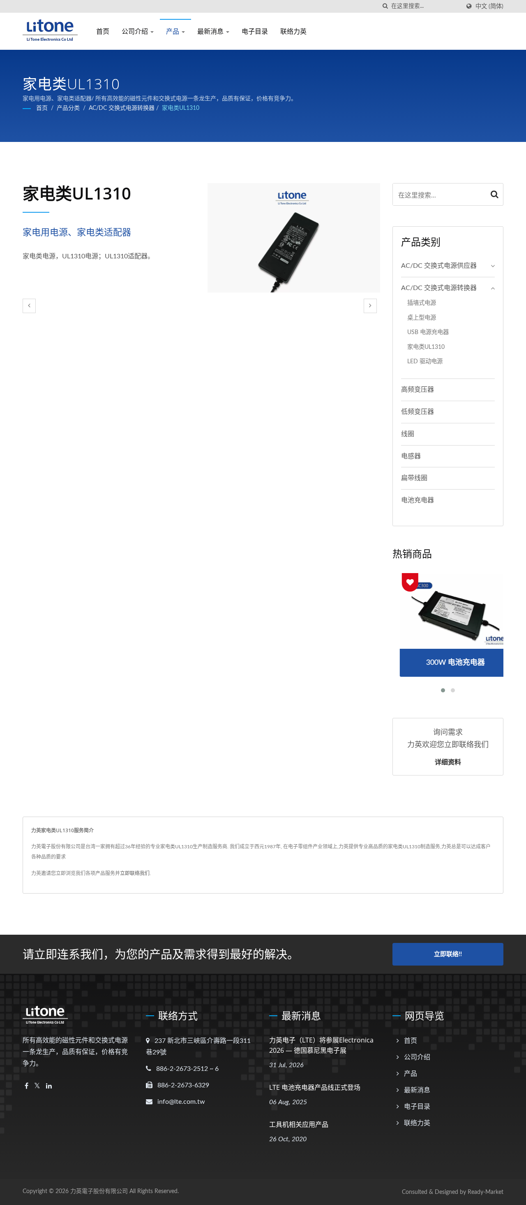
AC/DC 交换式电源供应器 (439, 265)
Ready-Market (485, 1192)
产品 (173, 31)
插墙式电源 (421, 303)
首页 (102, 31)
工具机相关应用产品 (298, 1124)
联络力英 (293, 31)
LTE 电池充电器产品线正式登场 (314, 1087)
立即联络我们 (135, 873)
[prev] (29, 306)
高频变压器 (417, 389)
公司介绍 (136, 31)
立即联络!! (448, 954)
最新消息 (211, 31)
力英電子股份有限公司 (99, 1191)
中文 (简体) (489, 6)
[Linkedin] (49, 1086)
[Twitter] (37, 1086)
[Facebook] (26, 1086)
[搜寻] (385, 6)
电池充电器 (417, 500)
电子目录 (255, 31)
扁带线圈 (414, 478)
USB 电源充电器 (428, 332)
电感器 (411, 456)
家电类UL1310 (180, 108)
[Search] (495, 194)
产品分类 (68, 108)
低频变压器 (417, 412)
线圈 (407, 434)
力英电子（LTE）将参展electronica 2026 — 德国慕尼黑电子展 (321, 1045)
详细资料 (448, 761)
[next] (370, 306)
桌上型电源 (421, 318)
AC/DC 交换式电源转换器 (122, 108)
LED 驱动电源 (425, 361)
